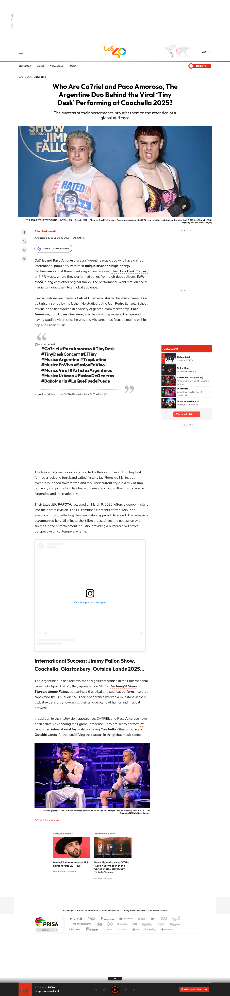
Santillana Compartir (126, 919)
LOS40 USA (115, 52)
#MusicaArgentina (60, 359)
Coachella (108, 729)
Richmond (74, 928)
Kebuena (172, 923)
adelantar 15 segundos (126, 990)
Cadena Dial (135, 923)
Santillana (108, 919)
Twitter (24, 241)
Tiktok (125, 890)
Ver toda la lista (184, 414)
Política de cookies (110, 910)
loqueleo (151, 928)
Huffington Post (81, 923)
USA (204, 51)
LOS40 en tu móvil (159, 910)
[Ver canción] (170, 358)
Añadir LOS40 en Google (56, 248)
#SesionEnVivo (89, 365)
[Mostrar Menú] (23, 51)
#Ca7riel (50, 348)
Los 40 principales (92, 919)
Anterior (96, 990)
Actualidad (56, 66)
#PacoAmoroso (76, 348)
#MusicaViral (55, 370)
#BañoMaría (54, 381)
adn (162, 919)
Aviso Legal (68, 910)
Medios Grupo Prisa (47, 930)
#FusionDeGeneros (94, 375)
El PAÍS (76, 919)
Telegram (24, 259)
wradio (109, 923)
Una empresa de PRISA (47, 921)
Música (72, 66)
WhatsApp (24, 250)
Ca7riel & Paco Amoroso (47, 820)
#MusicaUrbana (57, 375)
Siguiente (134, 990)
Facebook (24, 232)
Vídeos (40, 66)
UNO (99, 923)
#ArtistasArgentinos (91, 370)
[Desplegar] (115, 978)
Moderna (91, 928)
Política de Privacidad (87, 910)
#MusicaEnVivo (57, 365)
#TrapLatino (93, 359)
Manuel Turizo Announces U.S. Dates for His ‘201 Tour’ (71, 864)
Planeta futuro (160, 923)
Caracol (175, 919)
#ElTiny (89, 354)
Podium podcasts (107, 928)
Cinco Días (122, 923)
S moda (136, 928)
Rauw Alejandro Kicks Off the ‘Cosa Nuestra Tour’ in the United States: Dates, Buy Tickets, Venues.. (111, 867)
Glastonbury (127, 729)
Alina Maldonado (45, 231)
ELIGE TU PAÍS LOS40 (192, 989)
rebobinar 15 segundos (104, 990)
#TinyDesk (104, 348)
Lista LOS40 (25, 66)
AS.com (151, 919)
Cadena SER (141, 919)
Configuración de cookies (134, 910)
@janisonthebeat (45, 344)
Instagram (118, 890)
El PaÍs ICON (122, 928)
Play (115, 989)
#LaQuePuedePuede (89, 381)
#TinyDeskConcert (60, 354)
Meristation (167, 928)
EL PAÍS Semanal (147, 923)
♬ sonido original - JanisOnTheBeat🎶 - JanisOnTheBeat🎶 (71, 394)
